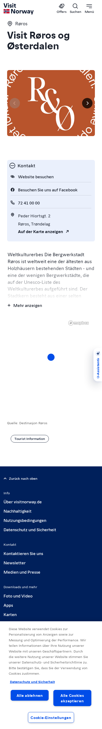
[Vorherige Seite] (14, 103)
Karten (10, 614)
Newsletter (15, 562)
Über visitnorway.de (23, 501)
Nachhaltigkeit (18, 511)
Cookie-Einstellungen (51, 717)
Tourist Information (29, 438)
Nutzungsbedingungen (25, 520)
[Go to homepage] (19, 9)
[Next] (87, 103)
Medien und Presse (22, 572)
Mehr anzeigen (27, 305)
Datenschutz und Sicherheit (30, 529)
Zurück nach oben (23, 478)
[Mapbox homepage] (78, 323)
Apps (8, 605)
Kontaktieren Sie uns (23, 553)
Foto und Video (18, 595)
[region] (51, 362)
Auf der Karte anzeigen (40, 231)
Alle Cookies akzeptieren (72, 698)
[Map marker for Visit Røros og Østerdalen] (51, 357)
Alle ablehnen (30, 695)
